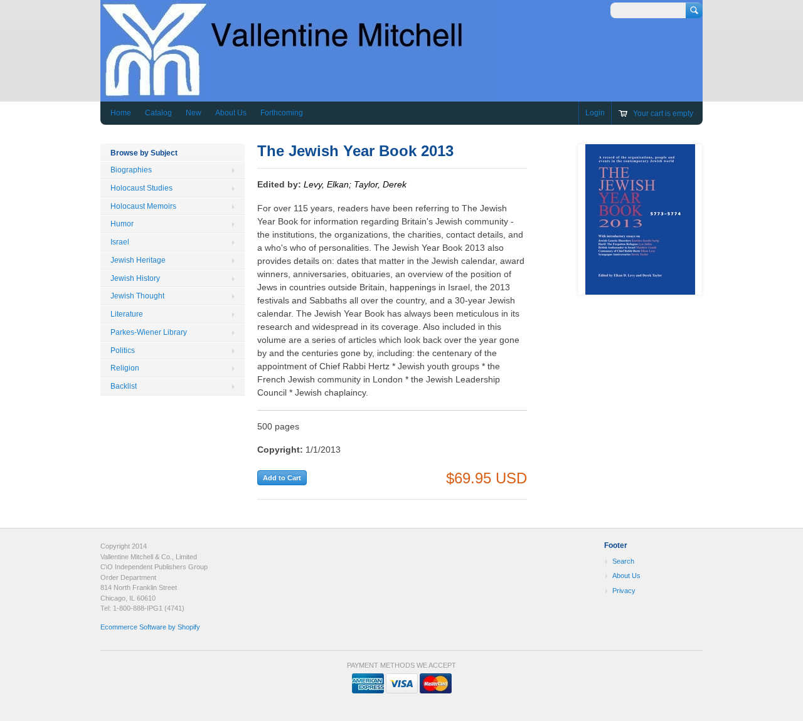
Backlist (123, 386)
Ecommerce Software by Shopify (150, 627)
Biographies (131, 170)
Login (595, 112)
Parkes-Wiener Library (148, 332)
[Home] (297, 92)
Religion (124, 368)
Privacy (623, 590)
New (193, 112)
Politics (122, 350)
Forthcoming (281, 112)
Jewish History (135, 278)
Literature (126, 314)
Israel (119, 242)
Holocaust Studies (141, 188)
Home (120, 112)
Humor (122, 223)
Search (623, 561)
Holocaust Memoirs (143, 206)
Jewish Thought (137, 296)
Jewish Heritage (138, 260)
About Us (231, 112)
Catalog (158, 112)
